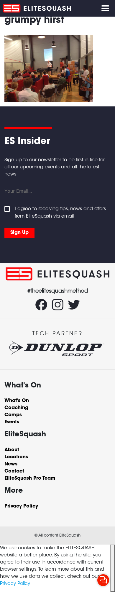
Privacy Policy (15, 583)
